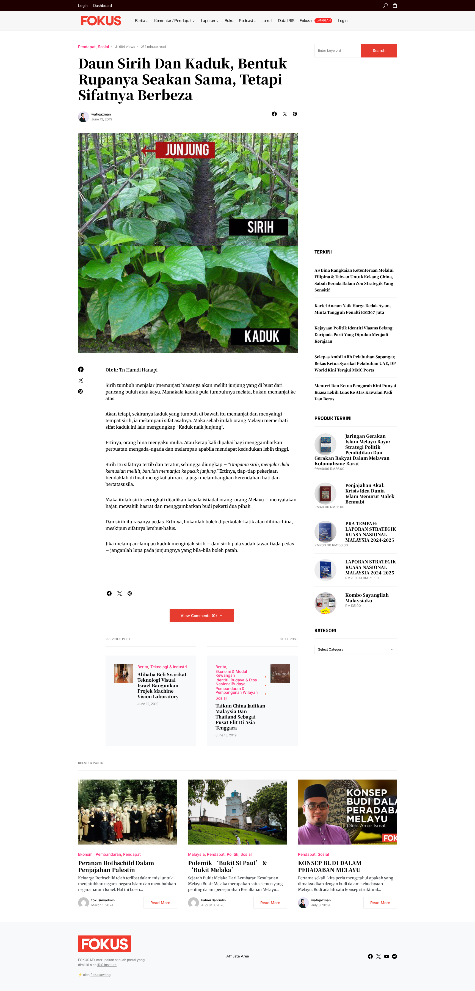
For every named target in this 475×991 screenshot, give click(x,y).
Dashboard (102, 5)
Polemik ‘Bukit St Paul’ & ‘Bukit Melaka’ (227, 866)
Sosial (103, 46)
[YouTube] (386, 956)
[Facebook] (370, 956)
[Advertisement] (355, 153)
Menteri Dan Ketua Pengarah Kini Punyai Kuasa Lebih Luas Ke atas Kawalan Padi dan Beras (355, 392)
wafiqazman (101, 114)
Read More (160, 902)
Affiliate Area (237, 956)
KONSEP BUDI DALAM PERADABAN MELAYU (329, 866)
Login (83, 5)
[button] (385, 5)
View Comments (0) (199, 615)
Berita (142, 666)
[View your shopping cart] (395, 5)
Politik (232, 854)
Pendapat (87, 46)
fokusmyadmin (103, 900)
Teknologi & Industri (168, 666)
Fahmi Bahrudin (213, 900)
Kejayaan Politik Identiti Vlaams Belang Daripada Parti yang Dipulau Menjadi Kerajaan (353, 334)
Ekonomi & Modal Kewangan (231, 673)
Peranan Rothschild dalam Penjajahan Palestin (116, 866)
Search (379, 50)
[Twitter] (378, 956)
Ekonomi (85, 854)
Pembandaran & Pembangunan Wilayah (237, 690)
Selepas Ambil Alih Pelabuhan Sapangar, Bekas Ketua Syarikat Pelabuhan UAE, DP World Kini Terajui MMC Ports (355, 363)
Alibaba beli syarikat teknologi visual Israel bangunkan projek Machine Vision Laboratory (162, 685)
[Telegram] (394, 956)
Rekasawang (100, 975)
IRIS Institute (107, 965)
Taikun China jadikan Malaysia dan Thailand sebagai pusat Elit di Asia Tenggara (240, 717)
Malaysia (196, 854)
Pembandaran (108, 854)
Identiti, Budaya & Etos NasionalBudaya (236, 682)
